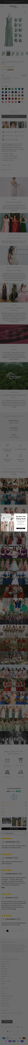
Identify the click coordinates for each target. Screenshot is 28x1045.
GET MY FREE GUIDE (20, 528)
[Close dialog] (26, 514)
